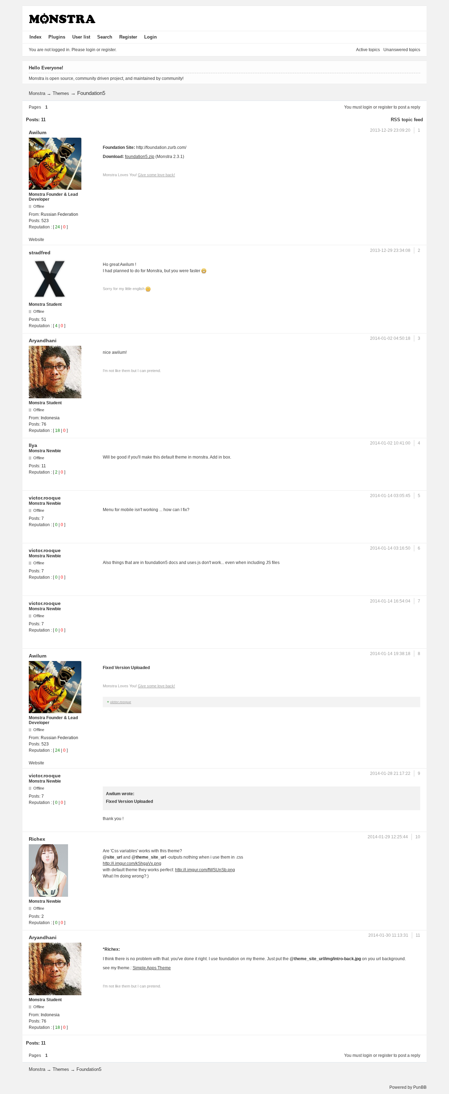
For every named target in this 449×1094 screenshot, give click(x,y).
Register (128, 37)
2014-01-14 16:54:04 (390, 601)
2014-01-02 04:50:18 (390, 338)
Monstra (37, 93)
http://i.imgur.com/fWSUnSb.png (205, 869)
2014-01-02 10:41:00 (390, 443)
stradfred (40, 252)
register (385, 107)
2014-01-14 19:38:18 (390, 653)
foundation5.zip (139, 156)
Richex (37, 839)
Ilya (33, 445)
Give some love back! (156, 175)
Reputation (39, 227)
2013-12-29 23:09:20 (390, 130)
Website (36, 239)
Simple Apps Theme (152, 967)
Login (150, 37)
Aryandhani (42, 340)
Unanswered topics (401, 49)
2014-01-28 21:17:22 (390, 773)
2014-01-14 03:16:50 (390, 548)
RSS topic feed (407, 119)
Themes (61, 93)
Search (104, 37)
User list (81, 37)
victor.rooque (45, 498)
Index (35, 37)
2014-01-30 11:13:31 (388, 935)
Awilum (37, 132)
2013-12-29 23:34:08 (390, 250)
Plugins (56, 37)
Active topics (368, 49)
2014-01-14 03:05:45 (390, 495)
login (367, 107)
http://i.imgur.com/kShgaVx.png (132, 863)
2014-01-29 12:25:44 (388, 836)
